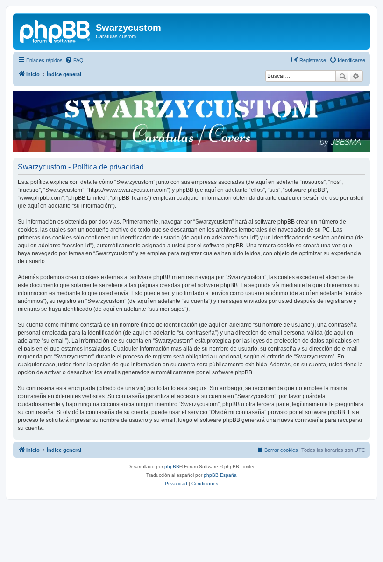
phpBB (171, 466)
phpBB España (220, 475)
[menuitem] (74, 60)
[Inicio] (55, 30)
